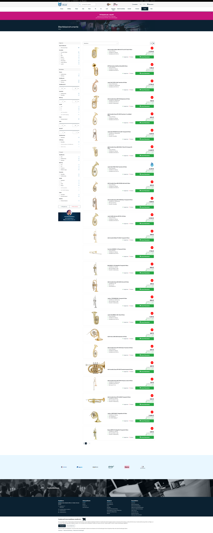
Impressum (60, 530)
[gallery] (153, 43)
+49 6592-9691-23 (63, 512)
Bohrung (61, 97)
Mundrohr (61, 91)
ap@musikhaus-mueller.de (69, 219)
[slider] (59, 86)
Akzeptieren (62, 525)
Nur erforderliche (70, 525)
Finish (60, 117)
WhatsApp (147, 0)
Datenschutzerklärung (67, 530)
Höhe (60, 121)
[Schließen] (211, 13)
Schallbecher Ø (62, 84)
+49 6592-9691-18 (69, 218)
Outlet (59, 29)
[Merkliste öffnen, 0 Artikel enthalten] (144, 4)
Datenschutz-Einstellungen (78, 530)
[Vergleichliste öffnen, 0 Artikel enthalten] (140, 4)
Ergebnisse (64, 206)
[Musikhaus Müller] (62, 4)
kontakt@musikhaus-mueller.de (65, 0)
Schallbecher (61, 78)
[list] (151, 43)
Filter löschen (75, 206)
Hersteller (61, 50)
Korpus (60, 72)
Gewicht (61, 128)
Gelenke (61, 198)
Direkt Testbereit (62, 45)
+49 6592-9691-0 (75, 0)
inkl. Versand (152, 52)
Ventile (60, 104)
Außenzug (61, 139)
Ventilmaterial (62, 135)
